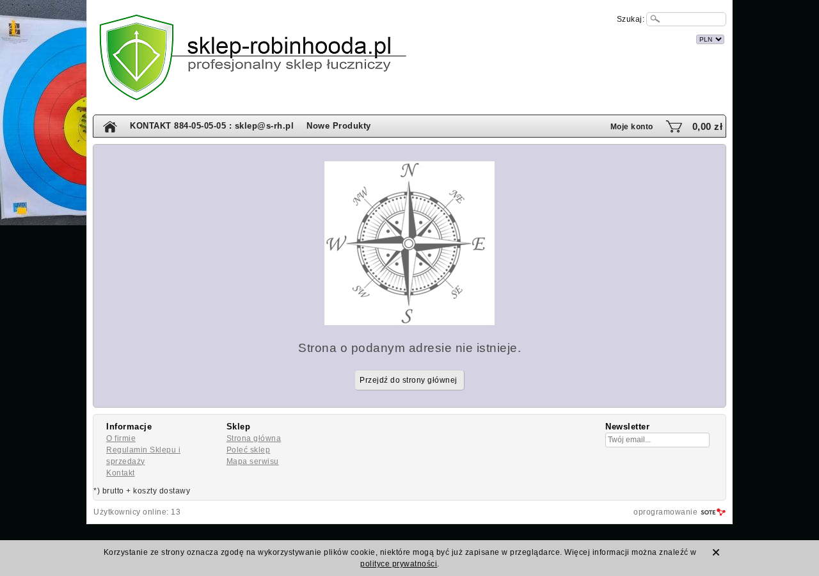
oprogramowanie (665, 512)
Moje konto (631, 126)
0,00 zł (707, 126)
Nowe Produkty (338, 126)
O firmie (121, 438)
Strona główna (254, 438)
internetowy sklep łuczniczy (466, 37)
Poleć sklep (249, 449)
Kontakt (120, 472)
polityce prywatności (398, 563)
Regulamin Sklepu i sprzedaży (143, 455)
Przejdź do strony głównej (408, 380)
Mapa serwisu (253, 461)
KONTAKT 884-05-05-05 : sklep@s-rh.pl (212, 126)
